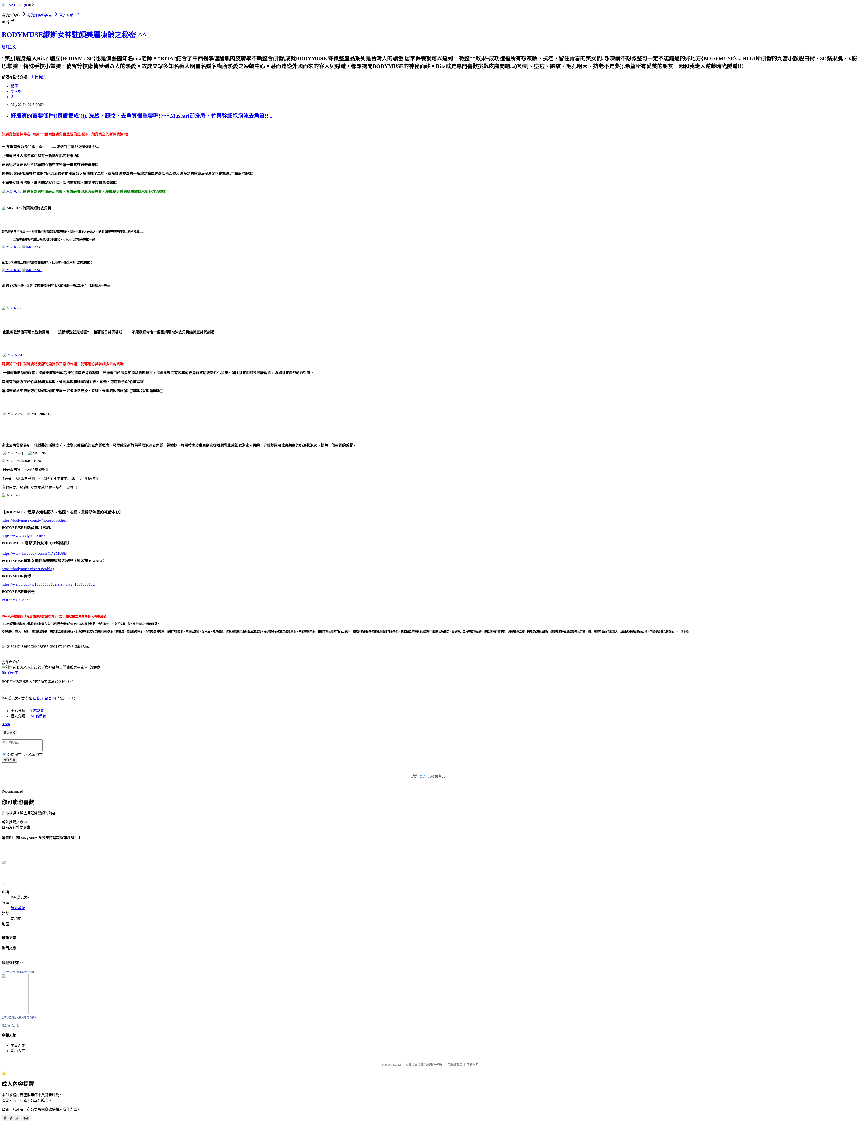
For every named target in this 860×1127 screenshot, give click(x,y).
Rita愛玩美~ (11, 673)
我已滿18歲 (11, 1118)
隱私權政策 (455, 1064)
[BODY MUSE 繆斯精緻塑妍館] (15, 1013)
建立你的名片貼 (10, 1025)
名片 (14, 97)
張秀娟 (33, 1017)
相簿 (14, 86)
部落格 (16, 91)
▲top (6, 724)
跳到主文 (9, 47)
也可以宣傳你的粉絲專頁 (15, 1017)
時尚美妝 (38, 77)
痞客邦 (38, 698)
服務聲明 (472, 1064)
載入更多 (9, 732)
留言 (48, 698)
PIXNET (396, 1064)
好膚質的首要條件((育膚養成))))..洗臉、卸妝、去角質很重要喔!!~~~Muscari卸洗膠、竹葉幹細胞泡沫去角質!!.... (142, 116)
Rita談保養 (38, 716)
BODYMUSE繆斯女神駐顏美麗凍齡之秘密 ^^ (74, 35)
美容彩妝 (37, 711)
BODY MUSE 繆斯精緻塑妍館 (18, 972)
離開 (26, 1118)
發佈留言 (9, 760)
